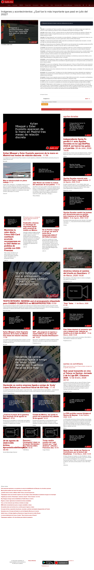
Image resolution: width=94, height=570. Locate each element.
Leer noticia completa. (66, 109)
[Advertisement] (31, 206)
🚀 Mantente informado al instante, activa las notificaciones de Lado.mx (57, 23)
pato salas (68, 248)
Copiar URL (44, 104)
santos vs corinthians (73, 363)
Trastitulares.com (45, 566)
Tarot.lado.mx (71, 560)
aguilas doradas (70, 116)
